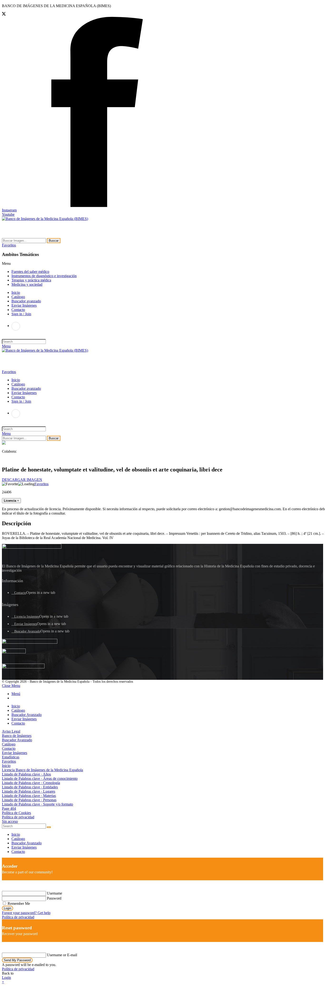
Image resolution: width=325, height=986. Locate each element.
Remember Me (18, 903)
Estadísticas (10, 757)
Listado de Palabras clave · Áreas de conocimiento (40, 778)
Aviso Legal (11, 731)
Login (7, 908)
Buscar (54, 240)
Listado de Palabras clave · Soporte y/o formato (37, 804)
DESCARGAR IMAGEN (22, 480)
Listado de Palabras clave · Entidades (30, 787)
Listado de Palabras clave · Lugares (28, 791)
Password (54, 898)
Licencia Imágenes (26, 616)
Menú (15, 694)
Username (54, 893)
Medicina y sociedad (26, 284)
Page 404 (9, 808)
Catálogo (18, 710)
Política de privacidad (18, 817)
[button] (9, 245)
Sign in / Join (21, 314)
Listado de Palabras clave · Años (26, 774)
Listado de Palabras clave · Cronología (31, 783)
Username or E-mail (62, 955)
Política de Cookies (16, 813)
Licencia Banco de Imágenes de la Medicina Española (42, 770)
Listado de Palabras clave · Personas (29, 800)
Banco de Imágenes (16, 736)
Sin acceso (10, 821)
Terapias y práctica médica (31, 280)
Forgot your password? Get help (26, 913)
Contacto (20, 593)
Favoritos (41, 484)
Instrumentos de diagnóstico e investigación (44, 276)
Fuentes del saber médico (30, 272)
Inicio (15, 706)
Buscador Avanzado (27, 631)
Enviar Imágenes (25, 624)
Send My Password (17, 960)
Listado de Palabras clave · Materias (29, 796)
